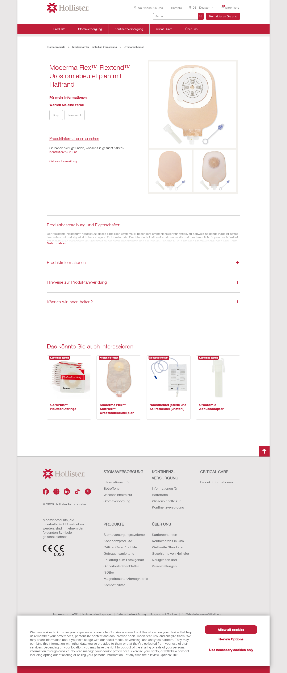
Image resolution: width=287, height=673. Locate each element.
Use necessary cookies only (231, 650)
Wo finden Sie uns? (151, 7)
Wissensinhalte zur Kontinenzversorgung (168, 504)
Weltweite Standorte (167, 547)
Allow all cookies (231, 629)
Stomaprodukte (56, 46)
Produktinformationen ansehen (74, 139)
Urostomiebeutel (134, 46)
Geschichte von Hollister (170, 553)
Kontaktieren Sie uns (223, 16)
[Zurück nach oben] (264, 451)
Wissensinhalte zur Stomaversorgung (118, 498)
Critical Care (164, 29)
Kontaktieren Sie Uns (168, 541)
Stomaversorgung (90, 29)
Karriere (176, 7)
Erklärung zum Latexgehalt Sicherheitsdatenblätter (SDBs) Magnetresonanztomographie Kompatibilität (124, 572)
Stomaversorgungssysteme (124, 534)
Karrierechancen (164, 534)
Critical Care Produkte (120, 547)
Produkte (59, 29)
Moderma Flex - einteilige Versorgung (94, 46)
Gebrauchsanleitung (63, 161)
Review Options (231, 639)
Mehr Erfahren (56, 243)
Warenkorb (231, 7)
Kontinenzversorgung (129, 29)
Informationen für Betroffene (116, 485)
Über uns (191, 29)
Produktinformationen (216, 482)
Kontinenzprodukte (118, 541)
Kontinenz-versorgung (165, 474)
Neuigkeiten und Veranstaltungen (164, 563)
